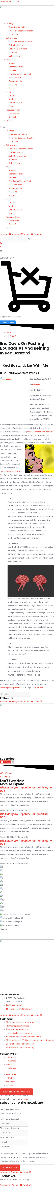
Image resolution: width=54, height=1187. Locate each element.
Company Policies (16, 67)
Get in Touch (14, 56)
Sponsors (13, 52)
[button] (27, 127)
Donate (9, 121)
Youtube (12, 99)
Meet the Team (15, 77)
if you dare (39, 688)
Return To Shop (8, 322)
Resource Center (13, 110)
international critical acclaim (40, 432)
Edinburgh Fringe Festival (11, 688)
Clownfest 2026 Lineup (19, 27)
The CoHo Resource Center (21, 41)
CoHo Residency (16, 45)
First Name (9, 1119)
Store (11, 88)
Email (7, 1137)
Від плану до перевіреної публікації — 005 (26, 789)
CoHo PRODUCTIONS (9, 1)
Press (11, 106)
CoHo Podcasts (15, 103)
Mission (12, 63)
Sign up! (12, 117)
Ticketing (13, 85)
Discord (12, 95)
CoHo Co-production (18, 49)
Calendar (12, 70)
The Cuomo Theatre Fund (20, 74)
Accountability (15, 81)
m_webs (24, 1099)
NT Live (15, 34)
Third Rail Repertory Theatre (21, 31)
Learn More (14, 113)
